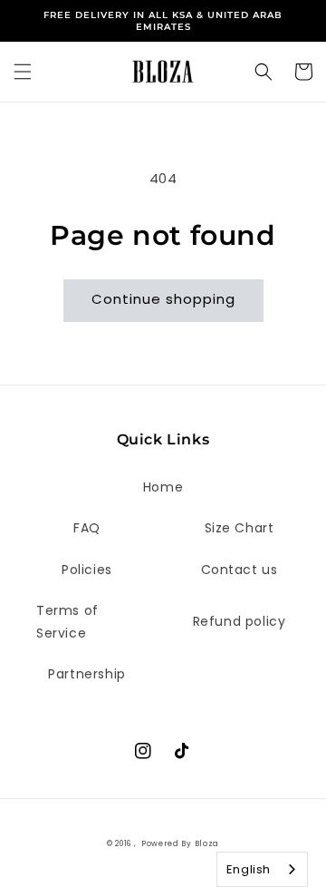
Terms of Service (67, 621)
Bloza (207, 843)
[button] (23, 72)
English (248, 869)
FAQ (87, 528)
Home (163, 487)
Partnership (87, 674)
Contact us (239, 569)
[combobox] (262, 869)
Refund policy (239, 621)
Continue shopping (163, 298)
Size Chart (239, 528)
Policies (87, 569)
